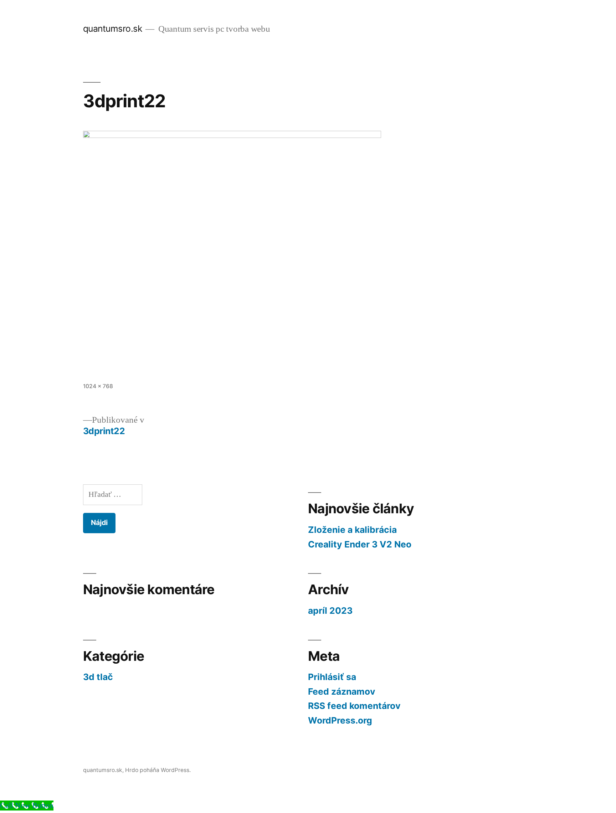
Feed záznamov (341, 691)
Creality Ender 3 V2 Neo (359, 544)
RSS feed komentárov (354, 705)
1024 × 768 (98, 386)
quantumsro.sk (112, 28)
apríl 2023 (330, 610)
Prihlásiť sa (332, 677)
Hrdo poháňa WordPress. (158, 770)
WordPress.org (340, 720)
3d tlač (98, 677)
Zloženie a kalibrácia (352, 529)
